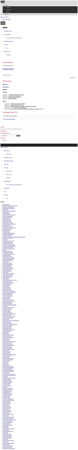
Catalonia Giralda (6, 311)
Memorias (7, 11)
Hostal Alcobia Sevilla (7, 303)
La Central (5, 239)
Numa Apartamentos (7, 447)
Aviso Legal (4, 140)
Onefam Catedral (6, 379)
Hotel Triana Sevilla (7, 265)
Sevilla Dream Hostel (7, 325)
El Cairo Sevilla (6, 372)
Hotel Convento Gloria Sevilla (9, 354)
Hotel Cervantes (6, 361)
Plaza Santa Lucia (6, 338)
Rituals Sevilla (6, 405)
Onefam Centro (6, 397)
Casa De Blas (5, 427)
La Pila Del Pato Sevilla (8, 389)
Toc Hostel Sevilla (6, 321)
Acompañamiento (7, 34)
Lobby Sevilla (6, 278)
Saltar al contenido (4, 17)
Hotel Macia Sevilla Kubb (8, 370)
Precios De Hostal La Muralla (9, 419)
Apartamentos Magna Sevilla (9, 378)
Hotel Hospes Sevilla (7, 348)
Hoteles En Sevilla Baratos (8, 207)
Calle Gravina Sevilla (7, 284)
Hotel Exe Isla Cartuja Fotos (9, 316)
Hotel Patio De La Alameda (9, 374)
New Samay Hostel (7, 408)
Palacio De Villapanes (7, 294)
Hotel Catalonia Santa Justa (9, 329)
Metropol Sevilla (6, 423)
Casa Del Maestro (7, 404)
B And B (4, 250)
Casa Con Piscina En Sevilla (8, 248)
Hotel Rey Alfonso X (7, 355)
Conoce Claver (8, 69)
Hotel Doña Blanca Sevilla (8, 440)
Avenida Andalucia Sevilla (8, 345)
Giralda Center (6, 319)
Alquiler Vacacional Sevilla (8, 241)
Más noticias (6, 87)
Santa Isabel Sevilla (7, 412)
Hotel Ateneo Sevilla (7, 435)
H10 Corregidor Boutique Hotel (10, 280)
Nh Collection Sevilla (7, 235)
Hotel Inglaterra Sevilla (8, 275)
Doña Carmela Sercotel (8, 318)
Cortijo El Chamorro (7, 385)
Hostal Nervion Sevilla (7, 344)
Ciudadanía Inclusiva (8, 31)
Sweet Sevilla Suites (7, 438)
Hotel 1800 (5, 439)
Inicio (5, 27)
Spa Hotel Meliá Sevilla (8, 445)
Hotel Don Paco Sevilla (8, 226)
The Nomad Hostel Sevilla (8, 367)
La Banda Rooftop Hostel (8, 337)
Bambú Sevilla (6, 444)
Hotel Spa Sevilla (6, 231)
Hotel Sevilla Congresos (8, 290)
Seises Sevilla (6, 261)
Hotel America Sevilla (7, 323)
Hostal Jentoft (6, 332)
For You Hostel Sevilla (7, 295)
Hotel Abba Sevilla (7, 288)
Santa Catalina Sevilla (7, 276)
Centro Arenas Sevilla (7, 422)
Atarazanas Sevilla (7, 297)
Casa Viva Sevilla (6, 401)
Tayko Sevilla (5, 272)
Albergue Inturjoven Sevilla (9, 301)
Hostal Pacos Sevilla (7, 380)
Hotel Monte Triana (7, 281)
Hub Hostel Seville (7, 351)
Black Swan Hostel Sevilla (8, 273)
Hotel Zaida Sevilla (7, 402)
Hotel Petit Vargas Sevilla (8, 307)
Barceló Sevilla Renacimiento (9, 211)
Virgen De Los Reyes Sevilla (9, 245)
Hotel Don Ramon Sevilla (8, 414)
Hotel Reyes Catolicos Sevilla (9, 314)
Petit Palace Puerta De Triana (9, 246)
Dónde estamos (8, 9)
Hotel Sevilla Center (7, 229)
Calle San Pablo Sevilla (7, 264)
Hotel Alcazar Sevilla (7, 263)
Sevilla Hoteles (6, 204)
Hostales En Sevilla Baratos (9, 208)
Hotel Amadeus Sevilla (8, 359)
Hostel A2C (5, 362)
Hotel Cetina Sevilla (7, 346)
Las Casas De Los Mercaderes (9, 375)
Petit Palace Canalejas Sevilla (9, 224)
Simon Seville (6, 426)
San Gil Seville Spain (7, 271)
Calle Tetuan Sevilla (7, 315)
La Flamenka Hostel (7, 342)
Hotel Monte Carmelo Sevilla (9, 341)
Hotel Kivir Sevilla (6, 310)
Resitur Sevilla (6, 340)
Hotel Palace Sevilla (7, 331)
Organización (8, 7)
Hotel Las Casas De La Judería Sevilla (11, 320)
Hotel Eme (5, 306)
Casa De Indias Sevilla (7, 421)
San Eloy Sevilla (6, 286)
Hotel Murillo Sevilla (7, 302)
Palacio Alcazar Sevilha (8, 366)
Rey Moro (5, 387)
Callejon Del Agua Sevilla (8, 293)
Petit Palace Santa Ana (8, 242)
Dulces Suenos (6, 409)
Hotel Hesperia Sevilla (8, 252)
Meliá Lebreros (6, 212)
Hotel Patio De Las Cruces (8, 417)
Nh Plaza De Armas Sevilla (8, 258)
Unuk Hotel (5, 442)
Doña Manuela (6, 333)
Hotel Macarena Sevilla (8, 222)
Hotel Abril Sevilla (7, 277)
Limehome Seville (7, 383)
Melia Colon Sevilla (7, 220)
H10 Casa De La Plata (7, 312)
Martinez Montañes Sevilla (8, 428)
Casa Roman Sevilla (7, 269)
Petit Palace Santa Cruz (8, 238)
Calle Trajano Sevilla (7, 328)
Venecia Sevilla (6, 357)
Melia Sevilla (5, 209)
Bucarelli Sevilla (6, 298)
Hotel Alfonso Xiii (6, 218)
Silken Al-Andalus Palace (8, 234)
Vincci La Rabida (6, 285)
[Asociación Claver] (6, 19)
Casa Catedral (6, 350)
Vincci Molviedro (6, 392)
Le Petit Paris (6, 415)
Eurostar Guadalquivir (7, 216)
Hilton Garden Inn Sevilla (8, 268)
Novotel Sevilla (6, 230)
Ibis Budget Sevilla (7, 255)
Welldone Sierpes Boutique (9, 448)
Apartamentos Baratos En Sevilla (10, 205)
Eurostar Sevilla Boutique (8, 335)
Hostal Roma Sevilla (7, 391)
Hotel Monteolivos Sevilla (8, 443)
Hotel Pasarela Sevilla (7, 251)
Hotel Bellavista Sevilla (8, 243)
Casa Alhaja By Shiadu (7, 425)
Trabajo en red (7, 51)
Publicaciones (6, 14)
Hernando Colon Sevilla (8, 398)
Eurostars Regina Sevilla (8, 247)
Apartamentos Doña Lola (8, 400)
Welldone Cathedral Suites (8, 349)
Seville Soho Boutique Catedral (9, 305)
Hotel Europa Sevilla (7, 308)
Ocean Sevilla (6, 365)
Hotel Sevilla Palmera (7, 260)
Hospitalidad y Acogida (8, 41)
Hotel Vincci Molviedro (8, 388)
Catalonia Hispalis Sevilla (8, 259)
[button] (8, 5)
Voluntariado (8, 54)
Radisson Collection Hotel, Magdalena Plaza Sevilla (14, 237)
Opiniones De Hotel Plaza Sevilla (10, 324)
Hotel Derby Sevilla (7, 327)
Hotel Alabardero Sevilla (8, 431)
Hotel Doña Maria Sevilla (8, 282)
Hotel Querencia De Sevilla (9, 254)
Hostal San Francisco (7, 395)
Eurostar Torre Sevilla (7, 217)
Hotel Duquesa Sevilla (7, 381)
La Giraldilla (5, 376)
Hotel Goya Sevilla (7, 406)
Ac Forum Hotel (6, 384)
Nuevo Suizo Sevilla (7, 410)
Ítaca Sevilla (5, 432)
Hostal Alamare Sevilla (8, 418)
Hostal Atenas (6, 430)
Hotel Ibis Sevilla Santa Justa (9, 233)
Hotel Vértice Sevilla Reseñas (9, 228)
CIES (7, 48)
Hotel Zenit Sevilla (7, 289)
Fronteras (6, 44)
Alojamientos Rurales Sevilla (9, 214)
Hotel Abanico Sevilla (7, 393)
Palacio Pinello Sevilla (7, 368)
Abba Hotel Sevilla (7, 434)
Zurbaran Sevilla (6, 353)
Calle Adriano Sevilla (7, 267)
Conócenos (6, 5)
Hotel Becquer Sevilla (7, 256)
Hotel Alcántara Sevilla (8, 299)
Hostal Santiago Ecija (7, 436)
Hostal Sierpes (6, 363)
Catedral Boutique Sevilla (8, 358)
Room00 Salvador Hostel (8, 371)
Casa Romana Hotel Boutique (9, 291)
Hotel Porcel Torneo (7, 336)
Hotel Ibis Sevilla (6, 213)
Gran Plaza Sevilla (6, 396)
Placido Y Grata (6, 413)
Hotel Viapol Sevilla (7, 221)
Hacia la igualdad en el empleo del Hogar (14, 37)
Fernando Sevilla (6, 225)
